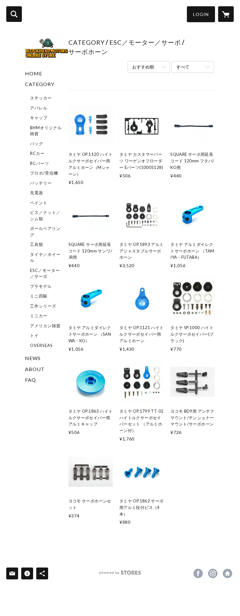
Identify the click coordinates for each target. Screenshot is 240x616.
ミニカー (39, 315)
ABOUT (35, 369)
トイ (34, 335)
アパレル (39, 107)
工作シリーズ (43, 305)
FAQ (30, 380)
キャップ (39, 117)
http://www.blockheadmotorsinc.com (227, 573)
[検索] (14, 14)
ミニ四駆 (39, 295)
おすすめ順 (143, 66)
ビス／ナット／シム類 (45, 215)
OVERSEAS (41, 345)
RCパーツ (39, 163)
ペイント (39, 202)
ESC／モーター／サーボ (45, 273)
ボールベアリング (45, 231)
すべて (182, 66)
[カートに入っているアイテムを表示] (226, 14)
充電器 (36, 192)
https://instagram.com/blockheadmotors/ (213, 573)
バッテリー (41, 183)
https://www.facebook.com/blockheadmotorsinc (198, 573)
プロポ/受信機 (44, 173)
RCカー (37, 153)
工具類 (36, 244)
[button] (201, 14)
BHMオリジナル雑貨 (46, 130)
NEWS (33, 358)
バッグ (36, 143)
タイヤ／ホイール (45, 257)
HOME (33, 73)
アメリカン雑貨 (45, 325)
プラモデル (41, 286)
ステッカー (41, 97)
